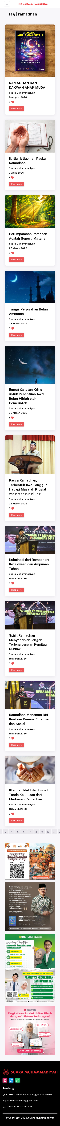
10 (48, 831)
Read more (16, 108)
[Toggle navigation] (7, 3)
